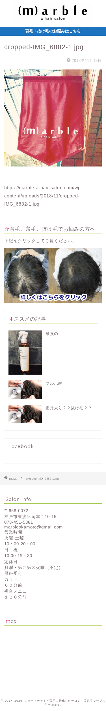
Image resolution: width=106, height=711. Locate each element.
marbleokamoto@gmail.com (33, 527)
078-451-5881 (18, 522)
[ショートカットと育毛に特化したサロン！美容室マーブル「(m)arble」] (53, 17)
